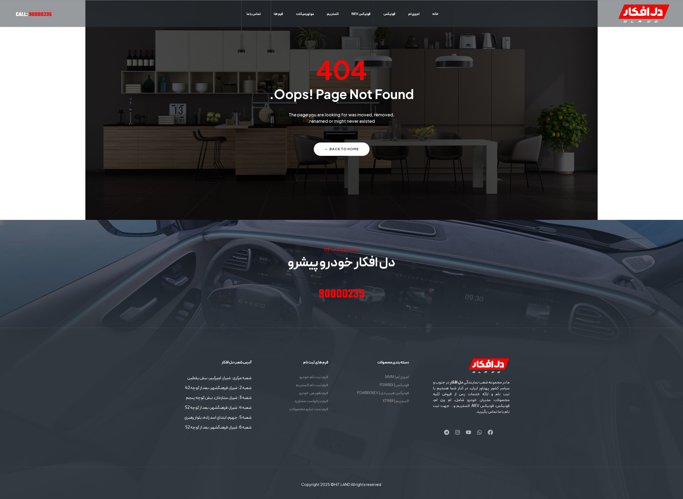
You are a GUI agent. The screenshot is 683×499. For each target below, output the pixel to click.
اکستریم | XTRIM (396, 401)
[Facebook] (490, 432)
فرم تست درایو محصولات (308, 409)
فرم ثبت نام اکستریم (312, 385)
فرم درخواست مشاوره (311, 401)
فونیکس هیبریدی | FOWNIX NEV (383, 393)
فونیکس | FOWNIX (394, 385)
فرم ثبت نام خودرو (313, 377)
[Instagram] (457, 432)
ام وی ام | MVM (397, 377)
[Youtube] (468, 432)
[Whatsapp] (479, 432)
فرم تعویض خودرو (313, 393)
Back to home (344, 149)
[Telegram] (446, 432)
